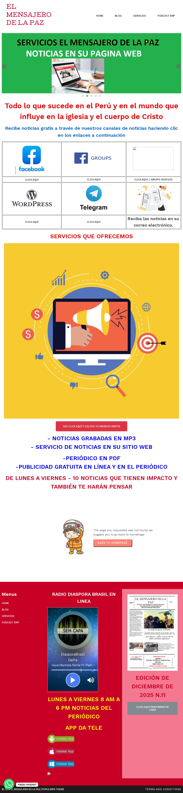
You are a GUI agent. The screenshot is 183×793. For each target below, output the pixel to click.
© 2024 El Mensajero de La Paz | (22, 789)
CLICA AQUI (32, 179)
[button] (83, 96)
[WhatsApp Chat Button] (9, 784)
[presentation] (4, 66)
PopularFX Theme (53, 789)
